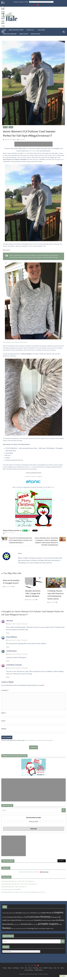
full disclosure (32, 151)
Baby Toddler (9, 912)
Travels (48, 928)
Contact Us (30, 30)
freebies (36, 917)
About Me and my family (16, 30)
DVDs (23, 917)
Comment (4, 690)
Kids (57, 920)
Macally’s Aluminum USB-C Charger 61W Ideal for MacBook (32, 593)
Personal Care (26, 924)
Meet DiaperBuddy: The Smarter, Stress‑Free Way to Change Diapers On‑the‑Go (23, 892)
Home (23, 920)
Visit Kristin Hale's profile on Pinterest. (29, 872)
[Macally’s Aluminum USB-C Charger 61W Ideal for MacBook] (33, 578)
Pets (37, 924)
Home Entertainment (29, 920)
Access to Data (35, 34)
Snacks (17, 928)
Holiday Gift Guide (15, 920)
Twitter (33, 476)
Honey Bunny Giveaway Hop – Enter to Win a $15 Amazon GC (17, 881)
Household (37, 920)
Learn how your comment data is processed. (39, 740)
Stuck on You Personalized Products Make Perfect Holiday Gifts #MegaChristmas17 (20, 540)
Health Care (6, 920)
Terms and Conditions (10, 34)
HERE (52, 487)
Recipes (60, 924)
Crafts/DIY (45, 968)
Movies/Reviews (7, 924)
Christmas (33, 913)
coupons (58, 912)
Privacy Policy (23, 34)
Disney (19, 917)
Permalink (25, 624)
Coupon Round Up (47, 913)
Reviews (11, 127)
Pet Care (33, 924)
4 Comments (22, 139)
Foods (30, 917)
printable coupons (48, 923)
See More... (62, 860)
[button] (34, 30)
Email (3, 721)
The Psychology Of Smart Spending (10, 889)
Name (3, 713)
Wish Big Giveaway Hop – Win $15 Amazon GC (13, 886)
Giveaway (45, 916)
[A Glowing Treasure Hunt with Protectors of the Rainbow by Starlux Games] (56, 578)
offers (15, 924)
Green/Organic (16, 968)
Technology (30, 928)
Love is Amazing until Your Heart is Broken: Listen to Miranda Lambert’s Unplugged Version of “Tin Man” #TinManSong (46, 541)
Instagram (39, 476)
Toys (35, 928)
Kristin (15, 139)
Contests (39, 913)
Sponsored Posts (23, 928)
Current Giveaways (7, 917)
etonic (30, 467)
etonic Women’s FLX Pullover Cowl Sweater (15, 342)
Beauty (13, 912)
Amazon (4, 912)
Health (59, 917)
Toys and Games (41, 928)
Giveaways (54, 917)
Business (28, 912)
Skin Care (13, 928)
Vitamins (52, 928)
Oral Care (18, 924)
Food (26, 917)
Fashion (5, 127)
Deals (15, 917)
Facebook (27, 476)
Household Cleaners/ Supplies (48, 920)
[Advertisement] (33, 144)
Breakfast (24, 913)
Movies (61, 920)
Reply (7, 633)
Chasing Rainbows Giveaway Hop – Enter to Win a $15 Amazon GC (19, 884)
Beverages (18, 913)
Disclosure (41, 30)
